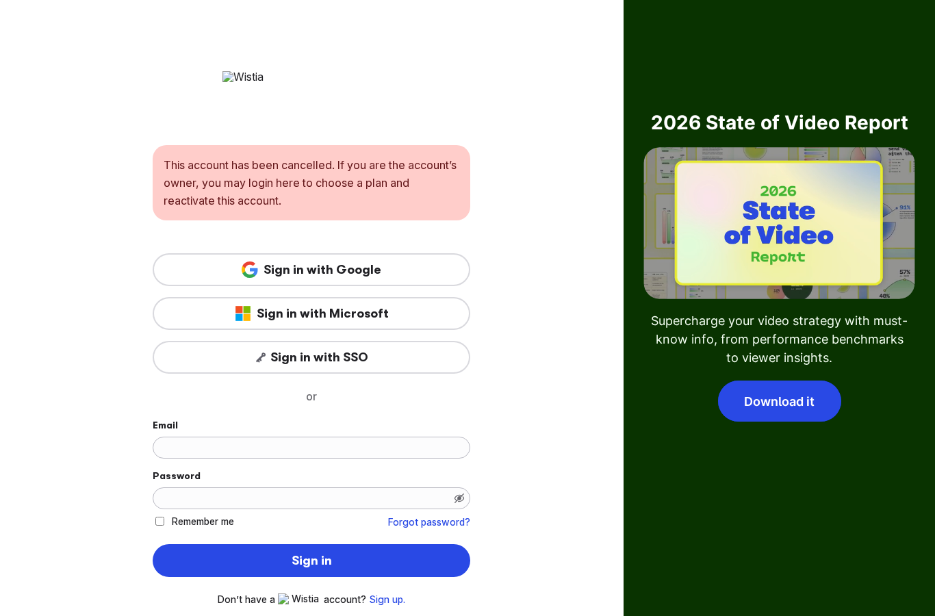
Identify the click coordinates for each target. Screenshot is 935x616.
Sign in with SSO (319, 357)
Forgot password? (429, 522)
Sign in (312, 560)
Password (177, 475)
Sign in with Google (322, 270)
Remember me (203, 521)
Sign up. (387, 599)
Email (165, 425)
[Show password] (459, 498)
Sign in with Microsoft (323, 313)
